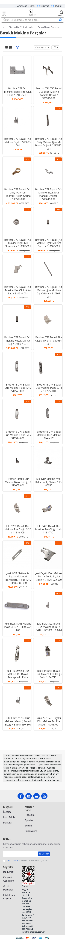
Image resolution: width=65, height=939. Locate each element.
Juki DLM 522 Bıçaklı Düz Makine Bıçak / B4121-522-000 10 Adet (49, 627)
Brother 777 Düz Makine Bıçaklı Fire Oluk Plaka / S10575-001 (17, 92)
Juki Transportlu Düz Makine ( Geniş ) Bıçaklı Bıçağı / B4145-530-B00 (18, 721)
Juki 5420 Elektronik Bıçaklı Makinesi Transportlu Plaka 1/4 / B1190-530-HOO (17, 578)
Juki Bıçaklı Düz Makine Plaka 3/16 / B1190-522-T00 (18, 627)
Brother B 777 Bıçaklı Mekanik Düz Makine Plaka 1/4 (49, 435)
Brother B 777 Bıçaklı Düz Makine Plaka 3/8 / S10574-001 (17, 435)
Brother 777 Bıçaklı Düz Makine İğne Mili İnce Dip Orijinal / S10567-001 (48, 291)
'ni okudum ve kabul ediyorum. (27, 860)
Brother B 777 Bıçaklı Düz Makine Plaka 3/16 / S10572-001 (48, 388)
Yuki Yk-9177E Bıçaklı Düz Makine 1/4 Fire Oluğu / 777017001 (49, 721)
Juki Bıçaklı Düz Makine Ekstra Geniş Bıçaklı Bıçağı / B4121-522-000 (48, 576)
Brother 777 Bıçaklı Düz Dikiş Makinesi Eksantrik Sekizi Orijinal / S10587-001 (17, 194)
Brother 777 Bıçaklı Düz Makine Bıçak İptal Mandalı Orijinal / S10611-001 (48, 194)
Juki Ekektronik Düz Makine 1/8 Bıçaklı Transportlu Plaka (18, 674)
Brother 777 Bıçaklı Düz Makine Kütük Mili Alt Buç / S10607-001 (17, 340)
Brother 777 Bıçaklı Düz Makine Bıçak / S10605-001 (17, 142)
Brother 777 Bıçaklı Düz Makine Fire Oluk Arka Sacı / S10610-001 (17, 290)
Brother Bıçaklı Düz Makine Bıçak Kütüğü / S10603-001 (18, 482)
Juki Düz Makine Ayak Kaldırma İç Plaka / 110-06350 (48, 482)
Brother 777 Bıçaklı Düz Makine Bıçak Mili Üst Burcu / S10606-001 (48, 243)
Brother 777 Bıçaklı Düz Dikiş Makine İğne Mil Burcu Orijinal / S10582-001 (48, 143)
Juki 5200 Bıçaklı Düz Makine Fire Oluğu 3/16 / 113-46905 (17, 529)
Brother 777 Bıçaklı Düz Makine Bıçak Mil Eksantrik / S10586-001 (17, 243)
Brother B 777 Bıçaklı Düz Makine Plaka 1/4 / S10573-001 (17, 388)
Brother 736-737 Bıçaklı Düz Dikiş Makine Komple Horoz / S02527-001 (48, 93)
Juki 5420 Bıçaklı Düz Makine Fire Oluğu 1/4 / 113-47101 (48, 529)
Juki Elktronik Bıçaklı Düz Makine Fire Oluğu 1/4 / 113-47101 (49, 674)
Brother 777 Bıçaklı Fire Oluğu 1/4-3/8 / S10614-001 (48, 340)
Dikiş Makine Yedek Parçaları (21, 27)
